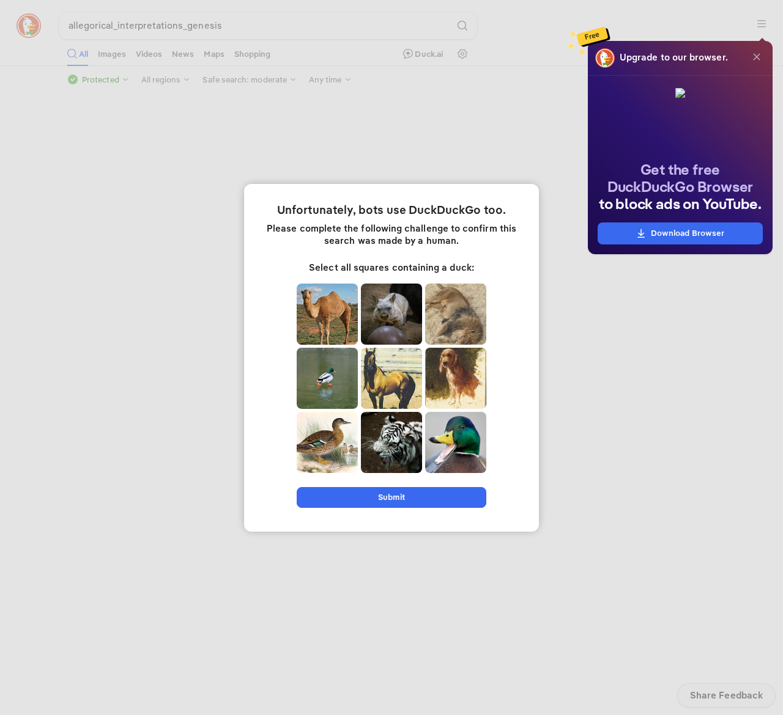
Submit (391, 497)
